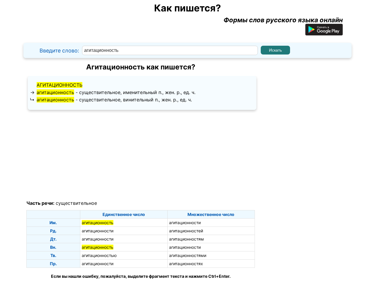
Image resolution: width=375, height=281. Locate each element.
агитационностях (186, 263)
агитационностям (186, 238)
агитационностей (186, 230)
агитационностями (187, 255)
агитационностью (99, 255)
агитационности (185, 222)
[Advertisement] (140, 155)
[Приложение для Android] (324, 33)
